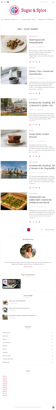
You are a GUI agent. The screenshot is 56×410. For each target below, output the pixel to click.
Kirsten (32, 46)
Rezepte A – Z (16, 19)
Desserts (28, 345)
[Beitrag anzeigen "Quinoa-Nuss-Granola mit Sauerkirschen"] (14, 75)
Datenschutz (42, 19)
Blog (2, 19)
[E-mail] (8, 2)
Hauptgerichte (33, 36)
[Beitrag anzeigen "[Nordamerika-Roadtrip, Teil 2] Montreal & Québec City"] (14, 107)
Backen (31, 130)
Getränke (28, 352)
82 (42, 229)
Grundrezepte (28, 332)
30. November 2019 (41, 172)
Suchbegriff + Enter (44, 2)
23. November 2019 (41, 206)
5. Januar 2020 (40, 109)
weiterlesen (32, 57)
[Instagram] (2, 2)
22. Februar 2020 (40, 46)
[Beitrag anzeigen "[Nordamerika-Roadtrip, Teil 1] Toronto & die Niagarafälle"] (14, 170)
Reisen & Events (26, 19)
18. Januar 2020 (40, 78)
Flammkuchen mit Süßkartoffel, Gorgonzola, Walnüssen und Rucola (40, 199)
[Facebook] (5, 2)
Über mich (8, 19)
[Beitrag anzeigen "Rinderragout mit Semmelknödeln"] (14, 44)
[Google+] (36, 62)
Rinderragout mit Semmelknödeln (36, 41)
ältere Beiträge (49, 229)
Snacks (28, 339)
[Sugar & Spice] (28, 10)
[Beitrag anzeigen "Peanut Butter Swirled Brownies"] (14, 138)
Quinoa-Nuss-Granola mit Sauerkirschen (41, 72)
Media (34, 19)
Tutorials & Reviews (28, 359)
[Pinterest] (39, 62)
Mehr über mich (28, 266)
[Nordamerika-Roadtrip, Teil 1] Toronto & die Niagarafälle (42, 167)
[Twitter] (30, 62)
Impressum (50, 19)
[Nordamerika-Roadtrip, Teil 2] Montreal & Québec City (42, 104)
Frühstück (32, 67)
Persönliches (28, 362)
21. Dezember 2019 (41, 141)
